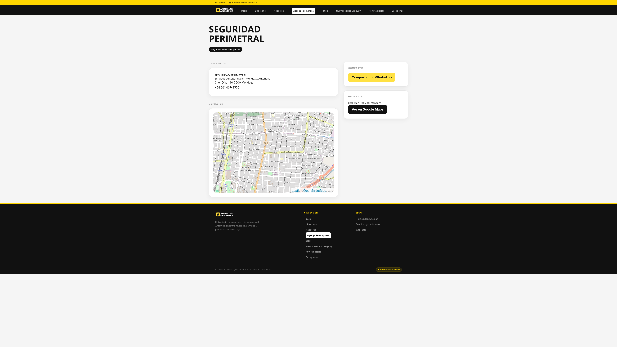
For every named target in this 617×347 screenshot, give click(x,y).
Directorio (260, 10)
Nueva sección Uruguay (348, 10)
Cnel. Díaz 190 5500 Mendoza (234, 82)
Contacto (361, 229)
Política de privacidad (367, 219)
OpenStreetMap (314, 190)
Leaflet (296, 190)
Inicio (244, 10)
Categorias (397, 10)
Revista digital (376, 10)
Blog (325, 10)
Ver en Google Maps (368, 109)
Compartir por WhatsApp (372, 77)
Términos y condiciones (368, 224)
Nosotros (279, 10)
